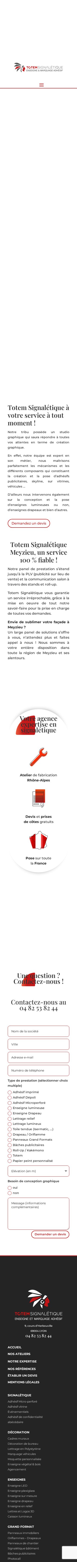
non (16, 1193)
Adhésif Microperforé (29, 1103)
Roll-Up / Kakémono (28, 1150)
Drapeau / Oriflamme (29, 1134)
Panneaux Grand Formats (32, 1140)
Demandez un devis (28, 251)
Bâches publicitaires (28, 1145)
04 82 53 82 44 (38, 1007)
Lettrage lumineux (27, 1124)
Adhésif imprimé (26, 1092)
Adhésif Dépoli (24, 1097)
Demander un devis (50, 1234)
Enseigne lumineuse (28, 1108)
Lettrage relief (24, 1119)
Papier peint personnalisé (33, 1161)
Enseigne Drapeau (27, 1113)
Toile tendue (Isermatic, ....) (33, 1129)
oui (15, 1187)
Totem (18, 1155)
